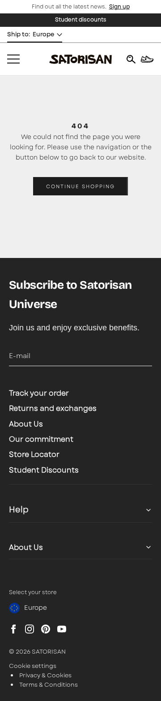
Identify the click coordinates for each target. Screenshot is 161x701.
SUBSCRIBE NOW (80, 408)
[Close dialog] (17, 284)
